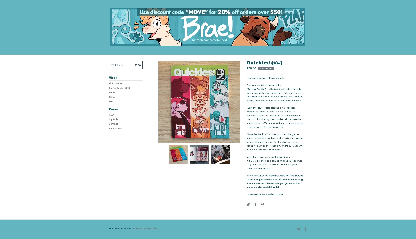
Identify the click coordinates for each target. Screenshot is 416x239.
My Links (113, 119)
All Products (115, 83)
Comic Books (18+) (119, 88)
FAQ (111, 114)
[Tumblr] (305, 229)
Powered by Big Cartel (144, 228)
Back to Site (115, 128)
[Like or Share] (255, 205)
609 (111, 101)
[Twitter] (298, 229)
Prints (112, 92)
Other (112, 97)
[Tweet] (248, 205)
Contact (113, 124)
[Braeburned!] (208, 27)
